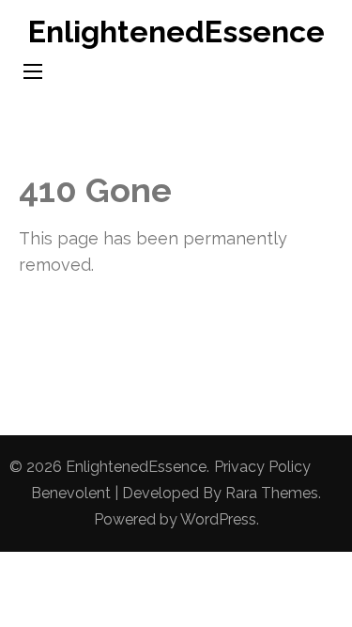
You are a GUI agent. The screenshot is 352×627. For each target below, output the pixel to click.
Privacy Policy (262, 467)
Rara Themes (271, 493)
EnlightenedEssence (176, 31)
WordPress (218, 519)
